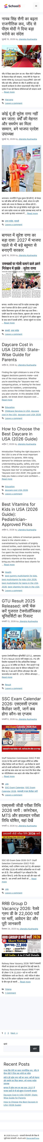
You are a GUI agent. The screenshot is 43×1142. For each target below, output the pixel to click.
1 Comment (10, 993)
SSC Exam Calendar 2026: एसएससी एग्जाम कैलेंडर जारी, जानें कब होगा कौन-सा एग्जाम (21, 706)
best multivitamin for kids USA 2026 (19, 579)
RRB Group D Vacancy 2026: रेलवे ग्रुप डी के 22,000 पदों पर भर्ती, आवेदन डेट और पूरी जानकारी (20, 913)
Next (14, 1033)
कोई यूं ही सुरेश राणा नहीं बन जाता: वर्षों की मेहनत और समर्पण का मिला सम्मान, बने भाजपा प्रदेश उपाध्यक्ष (20, 123)
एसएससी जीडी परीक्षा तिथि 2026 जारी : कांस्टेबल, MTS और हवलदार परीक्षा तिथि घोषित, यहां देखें (21, 813)
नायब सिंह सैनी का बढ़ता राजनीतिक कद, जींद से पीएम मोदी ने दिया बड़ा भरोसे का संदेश (20, 26)
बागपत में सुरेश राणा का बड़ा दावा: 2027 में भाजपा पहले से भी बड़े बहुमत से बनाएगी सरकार (21, 243)
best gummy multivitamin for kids (21, 576)
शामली (16, 221)
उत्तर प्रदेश (9, 221)
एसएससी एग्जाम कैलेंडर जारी (27, 791)
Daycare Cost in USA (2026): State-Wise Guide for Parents (21, 352)
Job (7, 784)
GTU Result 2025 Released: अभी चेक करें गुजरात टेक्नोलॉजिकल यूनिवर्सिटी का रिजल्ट (21, 608)
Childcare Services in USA (17, 411)
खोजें (5, 1044)
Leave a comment (13, 103)
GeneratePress (32, 1138)
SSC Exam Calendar (14, 787)
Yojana (8, 989)
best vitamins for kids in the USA (23, 587)
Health (8, 572)
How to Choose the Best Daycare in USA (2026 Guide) (21, 433)
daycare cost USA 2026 (29, 414)
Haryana (9, 99)
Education (10, 407)
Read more (9, 92)
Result (8, 684)
